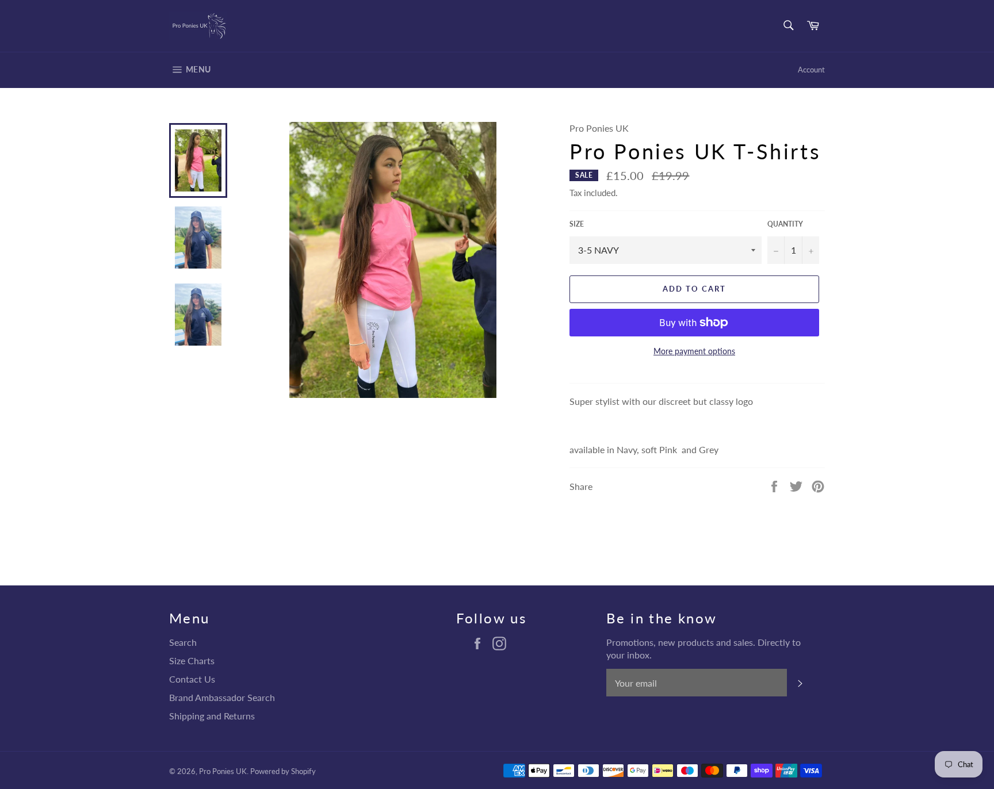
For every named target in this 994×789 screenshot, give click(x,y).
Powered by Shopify (283, 771)
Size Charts (192, 660)
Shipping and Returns (212, 715)
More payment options (694, 351)
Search (183, 642)
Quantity (785, 224)
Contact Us (192, 678)
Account (811, 69)
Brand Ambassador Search (222, 697)
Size (576, 224)
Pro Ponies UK (223, 771)
